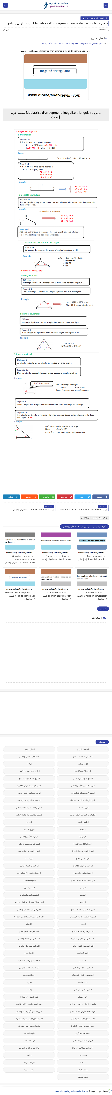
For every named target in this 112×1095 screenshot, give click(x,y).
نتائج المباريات (29, 1062)
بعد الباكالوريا (83, 982)
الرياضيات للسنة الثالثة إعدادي (83, 880)
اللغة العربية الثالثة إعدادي (29, 931)
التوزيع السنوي (29, 829)
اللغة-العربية (29, 953)
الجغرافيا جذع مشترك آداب (29, 844)
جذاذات (29, 989)
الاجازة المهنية (29, 749)
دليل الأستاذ (83, 997)
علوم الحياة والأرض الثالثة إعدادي (83, 1011)
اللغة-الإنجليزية (83, 953)
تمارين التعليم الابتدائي (83, 989)
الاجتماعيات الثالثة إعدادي (83, 756)
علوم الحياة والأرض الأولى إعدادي (83, 1004)
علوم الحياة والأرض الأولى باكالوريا (29, 1004)
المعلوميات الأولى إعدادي (83, 967)
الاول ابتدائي (83, 763)
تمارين (29, 982)
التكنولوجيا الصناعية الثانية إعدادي (29, 814)
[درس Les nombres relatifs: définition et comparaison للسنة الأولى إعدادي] (92, 580)
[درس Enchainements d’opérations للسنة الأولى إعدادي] (92, 543)
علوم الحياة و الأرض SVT (29, 997)
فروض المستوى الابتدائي (83, 1040)
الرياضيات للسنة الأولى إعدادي (95, 18)
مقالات (83, 1062)
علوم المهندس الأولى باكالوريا (82, 1026)
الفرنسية (82, 887)
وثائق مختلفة (83, 1077)
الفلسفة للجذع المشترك (29, 895)
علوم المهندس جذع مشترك (29, 1026)
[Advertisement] (87, 712)
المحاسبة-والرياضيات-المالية (29, 960)
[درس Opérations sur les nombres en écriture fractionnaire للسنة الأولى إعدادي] (20, 543)
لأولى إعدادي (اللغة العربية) (82, 1047)
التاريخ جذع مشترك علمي (83, 778)
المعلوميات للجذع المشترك (83, 975)
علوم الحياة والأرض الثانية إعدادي (29, 1011)
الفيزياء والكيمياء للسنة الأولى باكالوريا (29, 916)
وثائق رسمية (29, 1069)
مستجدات (83, 1055)
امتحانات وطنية (29, 975)
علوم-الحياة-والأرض (83, 1033)
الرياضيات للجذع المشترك (83, 873)
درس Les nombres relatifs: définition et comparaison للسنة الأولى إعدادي (92, 595)
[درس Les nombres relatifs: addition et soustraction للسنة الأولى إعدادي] (56, 580)
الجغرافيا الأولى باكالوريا (83, 844)
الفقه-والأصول (29, 887)
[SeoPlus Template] (110, 1091)
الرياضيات (29, 858)
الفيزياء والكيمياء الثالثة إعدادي (83, 909)
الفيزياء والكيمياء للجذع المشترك (83, 916)
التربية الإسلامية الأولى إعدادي (83, 785)
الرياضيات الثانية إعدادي (29, 865)
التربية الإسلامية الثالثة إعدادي (83, 793)
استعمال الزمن (83, 749)
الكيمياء (29, 924)
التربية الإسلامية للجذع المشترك (82, 800)
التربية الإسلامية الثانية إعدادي (29, 793)
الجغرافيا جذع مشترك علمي (29, 851)
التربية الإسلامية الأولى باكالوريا (29, 785)
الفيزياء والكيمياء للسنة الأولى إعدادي (29, 902)
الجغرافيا (82, 836)
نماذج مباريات (82, 1069)
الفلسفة (83, 895)
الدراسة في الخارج (83, 858)
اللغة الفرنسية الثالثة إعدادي (29, 938)
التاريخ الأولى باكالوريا (83, 771)
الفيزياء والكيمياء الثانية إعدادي (29, 909)
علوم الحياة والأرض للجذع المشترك (29, 1018)
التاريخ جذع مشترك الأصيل (29, 771)
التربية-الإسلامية (83, 807)
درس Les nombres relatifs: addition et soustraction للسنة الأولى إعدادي (57, 595)
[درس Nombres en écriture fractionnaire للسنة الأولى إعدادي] (56, 543)
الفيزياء (83, 902)
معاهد (29, 1055)
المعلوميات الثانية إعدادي (29, 967)
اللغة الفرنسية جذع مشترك (29, 946)
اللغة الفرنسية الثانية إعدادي (83, 946)
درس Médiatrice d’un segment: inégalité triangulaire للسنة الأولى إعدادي (72, 43)
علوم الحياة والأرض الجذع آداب (83, 1018)
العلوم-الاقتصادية (29, 880)
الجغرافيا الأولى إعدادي (29, 836)
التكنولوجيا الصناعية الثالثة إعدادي (29, 807)
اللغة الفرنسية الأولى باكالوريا (82, 938)
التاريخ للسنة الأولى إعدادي (29, 778)
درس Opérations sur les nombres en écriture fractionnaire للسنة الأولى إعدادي (20, 559)
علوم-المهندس (29, 1033)
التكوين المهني (83, 822)
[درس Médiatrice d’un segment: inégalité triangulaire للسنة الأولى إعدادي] (20, 580)
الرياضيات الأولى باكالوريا (83, 865)
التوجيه (83, 829)
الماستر (83, 960)
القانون (83, 924)
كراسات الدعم (29, 1040)
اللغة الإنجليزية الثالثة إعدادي (83, 931)
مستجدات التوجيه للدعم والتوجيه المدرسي (71, 1091)
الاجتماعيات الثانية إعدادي (29, 756)
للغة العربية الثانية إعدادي (29, 1047)
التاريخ (29, 763)
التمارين (29, 822)
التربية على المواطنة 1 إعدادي (29, 800)
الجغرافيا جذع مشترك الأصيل (82, 851)
